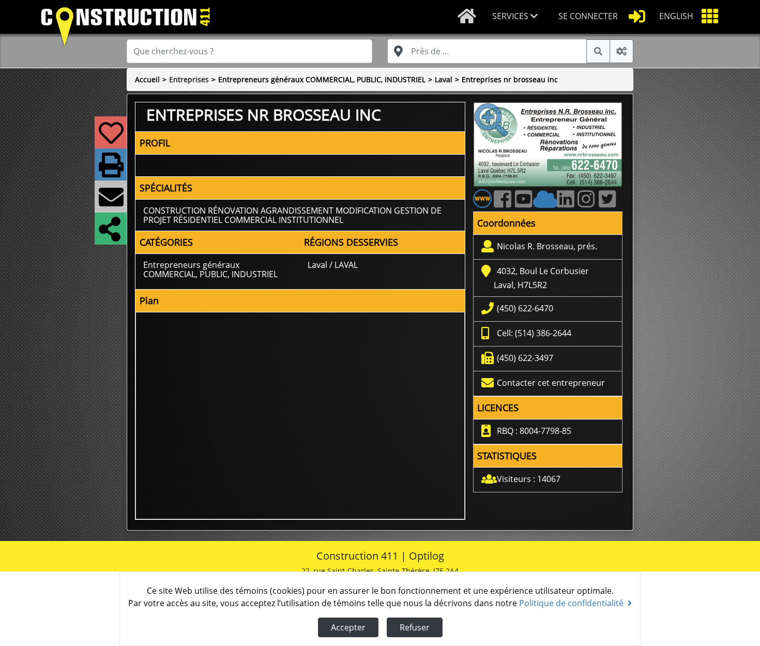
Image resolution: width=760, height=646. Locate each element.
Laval (443, 79)
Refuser (415, 627)
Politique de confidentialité (571, 603)
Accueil (147, 79)
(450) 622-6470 (525, 308)
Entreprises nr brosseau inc (510, 79)
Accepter (348, 627)
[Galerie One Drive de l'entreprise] (547, 203)
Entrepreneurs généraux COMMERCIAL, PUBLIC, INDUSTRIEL (321, 79)
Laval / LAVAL (333, 264)
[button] (517, 17)
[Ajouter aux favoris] (109, 139)
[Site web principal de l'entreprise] (482, 198)
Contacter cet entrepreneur (551, 382)
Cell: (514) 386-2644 (534, 333)
